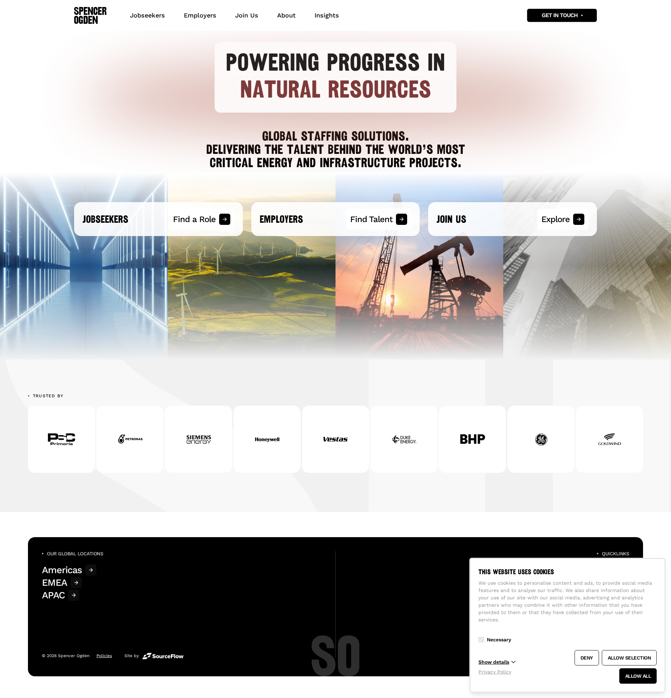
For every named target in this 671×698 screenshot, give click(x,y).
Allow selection (629, 658)
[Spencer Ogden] (90, 15)
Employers (200, 15)
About (286, 15)
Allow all (638, 676)
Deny (586, 658)
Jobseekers (147, 15)
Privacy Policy (494, 672)
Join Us (246, 15)
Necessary (499, 639)
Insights (327, 15)
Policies (104, 655)
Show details (493, 662)
